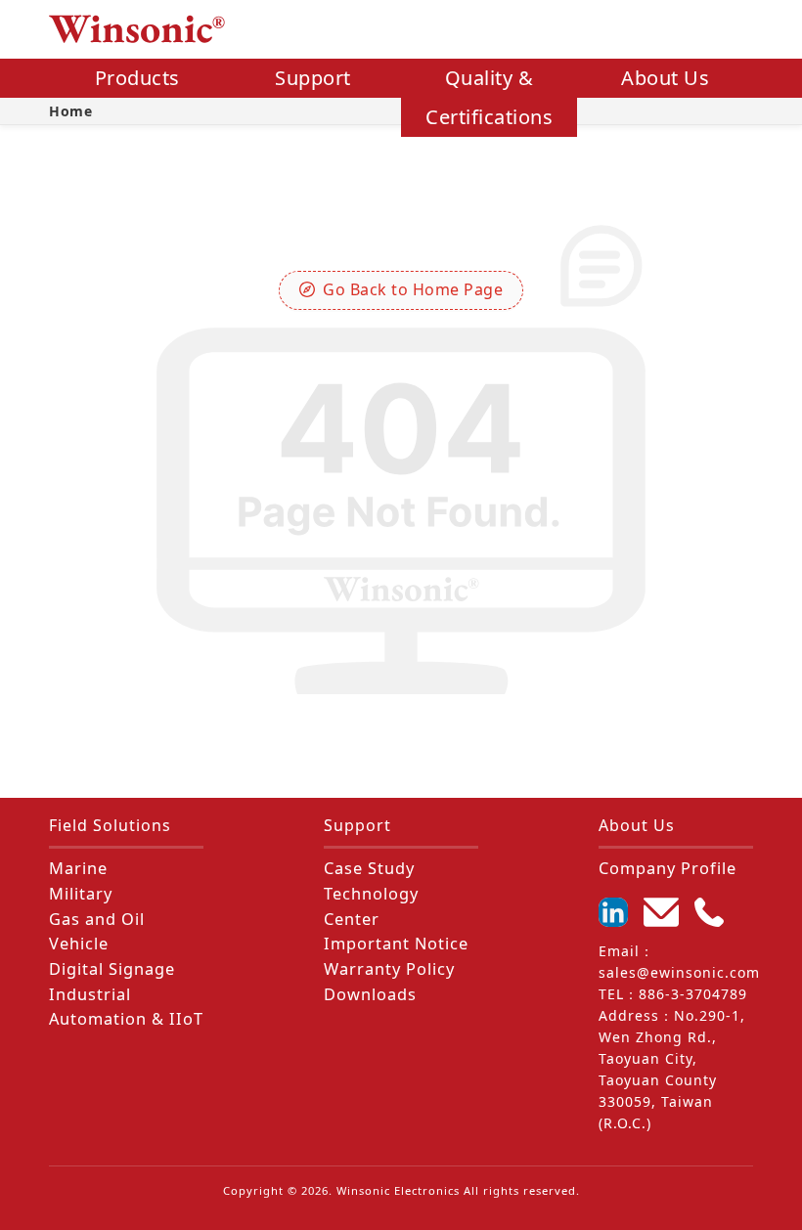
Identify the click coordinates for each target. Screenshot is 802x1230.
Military (80, 893)
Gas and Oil (97, 919)
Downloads (370, 994)
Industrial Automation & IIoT (126, 1007)
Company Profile (667, 868)
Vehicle (79, 943)
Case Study (369, 868)
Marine (78, 868)
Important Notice (396, 943)
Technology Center (371, 906)
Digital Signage (112, 969)
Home (70, 111)
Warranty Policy (389, 969)
